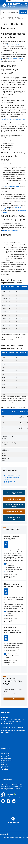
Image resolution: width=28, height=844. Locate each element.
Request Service (5, 757)
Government (10, 17)
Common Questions (6, 760)
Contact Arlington (4, 834)
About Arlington (5, 753)
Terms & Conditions (13, 833)
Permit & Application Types (14, 511)
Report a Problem (6, 758)
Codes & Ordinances (9, 481)
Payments (4, 764)
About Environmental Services (12, 475)
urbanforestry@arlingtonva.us (10, 230)
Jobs (2, 762)
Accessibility (4, 769)
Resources (4, 19)
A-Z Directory (5, 755)
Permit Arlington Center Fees (13, 518)
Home (2, 17)
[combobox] (17, 1)
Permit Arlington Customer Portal (14, 492)
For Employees (5, 768)
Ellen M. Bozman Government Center (12, 719)
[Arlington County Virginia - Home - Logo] (12, 5)
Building (17, 17)
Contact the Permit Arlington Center (14, 505)
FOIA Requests (5, 766)
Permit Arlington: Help (14, 499)
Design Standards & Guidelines (12, 483)
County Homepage (4, 833)
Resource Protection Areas (14, 45)
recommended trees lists (12, 186)
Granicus (26, 837)
